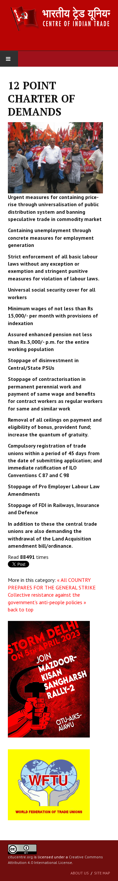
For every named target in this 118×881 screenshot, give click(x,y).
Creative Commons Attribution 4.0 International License (55, 859)
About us (79, 872)
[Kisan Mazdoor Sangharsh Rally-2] (49, 679)
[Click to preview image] (55, 157)
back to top (20, 609)
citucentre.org (20, 856)
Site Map (102, 872)
